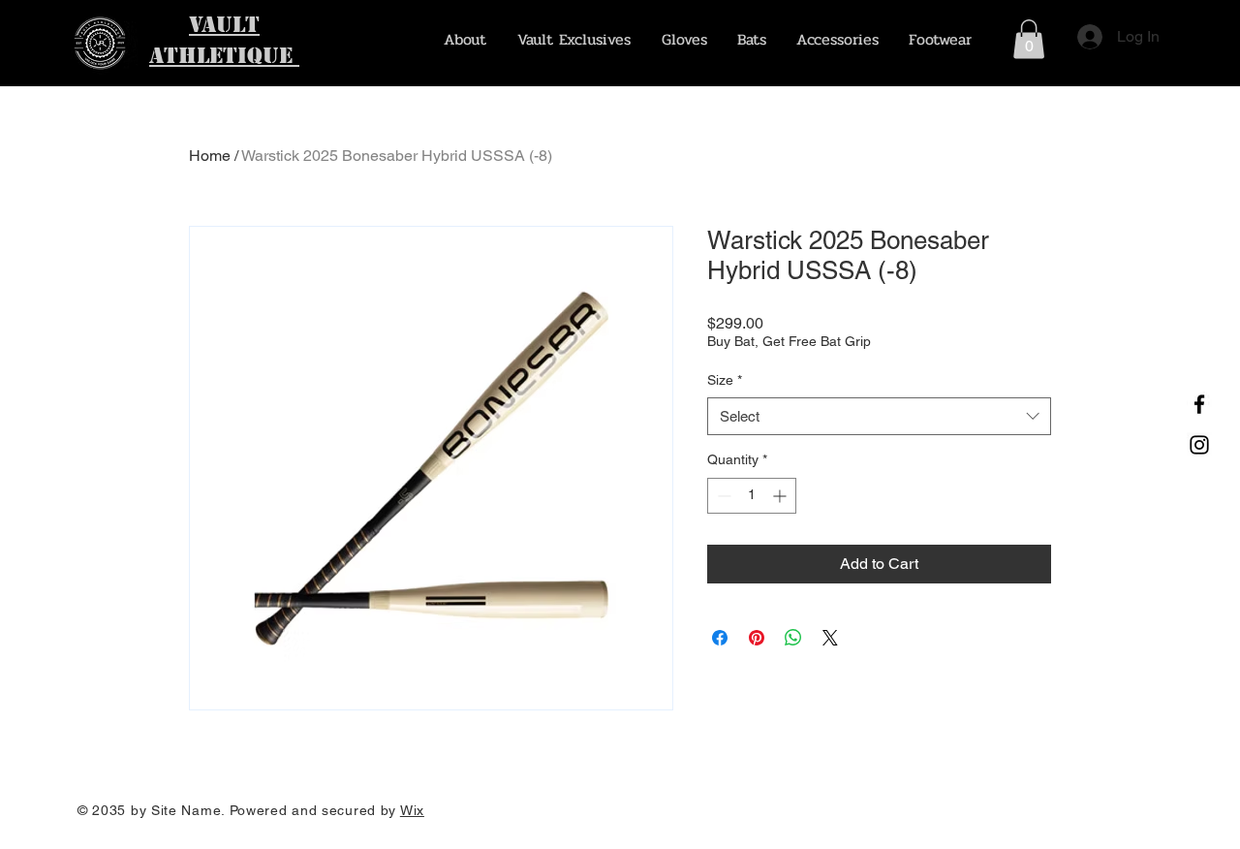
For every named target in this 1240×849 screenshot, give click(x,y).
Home (210, 155)
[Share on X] (830, 637)
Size (724, 380)
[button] (1028, 39)
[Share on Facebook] (719, 637)
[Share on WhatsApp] (793, 637)
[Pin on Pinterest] (756, 637)
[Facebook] (1199, 404)
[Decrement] (722, 496)
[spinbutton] (751, 496)
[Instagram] (1199, 444)
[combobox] (879, 416)
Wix (412, 810)
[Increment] (781, 496)
